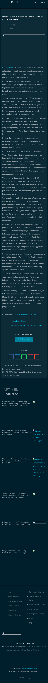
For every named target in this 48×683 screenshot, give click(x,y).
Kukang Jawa (7, 68)
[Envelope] (42, 657)
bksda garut (15, 325)
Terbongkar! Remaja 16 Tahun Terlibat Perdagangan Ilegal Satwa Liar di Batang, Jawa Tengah (15, 495)
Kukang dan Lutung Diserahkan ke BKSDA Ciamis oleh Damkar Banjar (16, 523)
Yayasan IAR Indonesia (29, 668)
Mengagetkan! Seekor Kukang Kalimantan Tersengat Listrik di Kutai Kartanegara (16, 432)
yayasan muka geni (35, 325)
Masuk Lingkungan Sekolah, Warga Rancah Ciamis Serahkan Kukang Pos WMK (16, 461)
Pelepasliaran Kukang (18, 321)
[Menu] (3, 3)
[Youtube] (24, 657)
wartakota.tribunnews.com (25, 315)
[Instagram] (33, 657)
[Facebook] (6, 657)
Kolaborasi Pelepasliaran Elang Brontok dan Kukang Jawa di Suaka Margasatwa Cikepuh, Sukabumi (16, 404)
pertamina (23, 325)
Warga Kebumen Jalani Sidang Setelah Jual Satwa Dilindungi (14, 552)
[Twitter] (15, 657)
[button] (11, 356)
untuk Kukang (43, 6)
